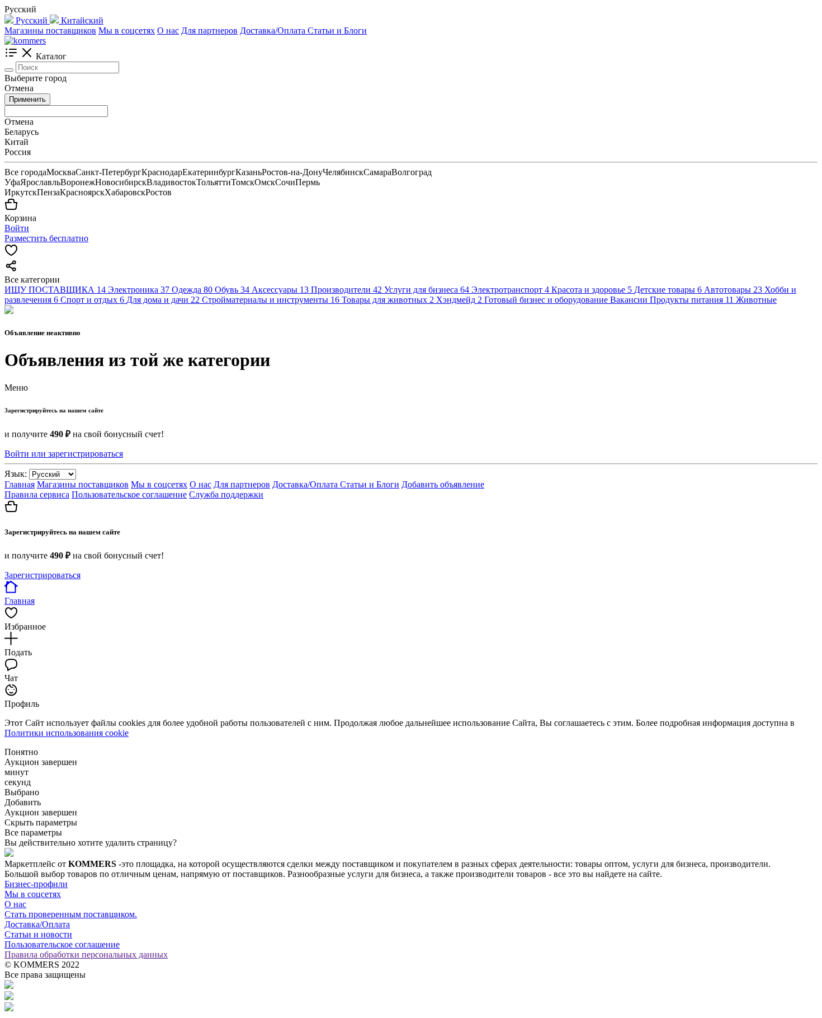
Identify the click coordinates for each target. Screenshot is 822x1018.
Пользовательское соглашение (129, 494)
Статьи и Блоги (337, 30)
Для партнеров (209, 30)
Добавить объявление (442, 484)
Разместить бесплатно (46, 238)
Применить (27, 99)
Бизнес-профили (36, 884)
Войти (16, 228)
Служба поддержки (226, 494)
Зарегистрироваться (42, 575)
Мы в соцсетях (126, 30)
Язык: (15, 473)
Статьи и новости (38, 934)
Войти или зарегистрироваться (63, 453)
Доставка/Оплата (274, 30)
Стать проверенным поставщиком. (70, 914)
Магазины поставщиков (50, 30)
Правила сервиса (36, 494)
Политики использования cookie (66, 733)
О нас (168, 30)
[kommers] (25, 40)
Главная (19, 484)
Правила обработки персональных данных (86, 954)
